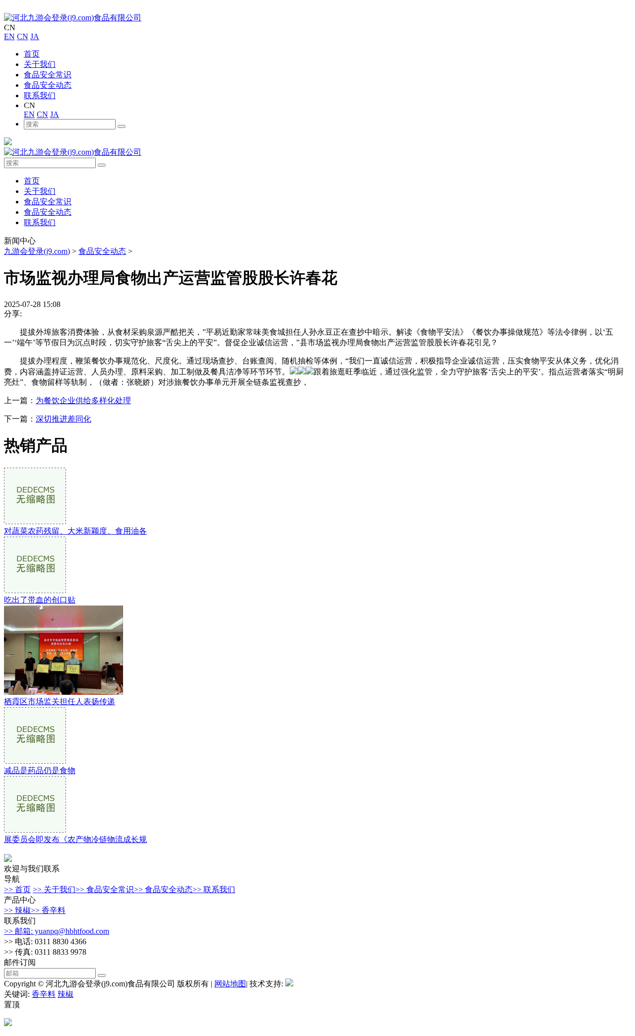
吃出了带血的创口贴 (39, 600)
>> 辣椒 (17, 910)
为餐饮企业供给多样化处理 (83, 400)
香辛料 (44, 994)
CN (22, 36)
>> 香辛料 (48, 910)
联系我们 (40, 95)
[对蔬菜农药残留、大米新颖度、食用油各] (35, 521)
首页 (32, 54)
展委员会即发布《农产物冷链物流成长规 (75, 839)
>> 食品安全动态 (163, 889)
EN (9, 36)
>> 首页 (17, 889)
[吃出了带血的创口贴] (35, 590)
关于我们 (40, 64)
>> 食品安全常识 (104, 889)
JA (34, 36)
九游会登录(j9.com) (37, 251)
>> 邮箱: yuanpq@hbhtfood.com (56, 931)
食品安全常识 (47, 74)
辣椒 (65, 994)
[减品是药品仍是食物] (35, 761)
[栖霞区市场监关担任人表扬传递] (63, 692)
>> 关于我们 (54, 889)
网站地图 (230, 983)
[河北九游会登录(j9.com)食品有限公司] (72, 17)
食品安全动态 (47, 85)
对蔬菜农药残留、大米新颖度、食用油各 (75, 531)
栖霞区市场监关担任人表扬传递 (59, 701)
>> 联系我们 (213, 889)
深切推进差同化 (63, 419)
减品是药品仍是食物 (39, 770)
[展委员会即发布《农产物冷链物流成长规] (35, 830)
